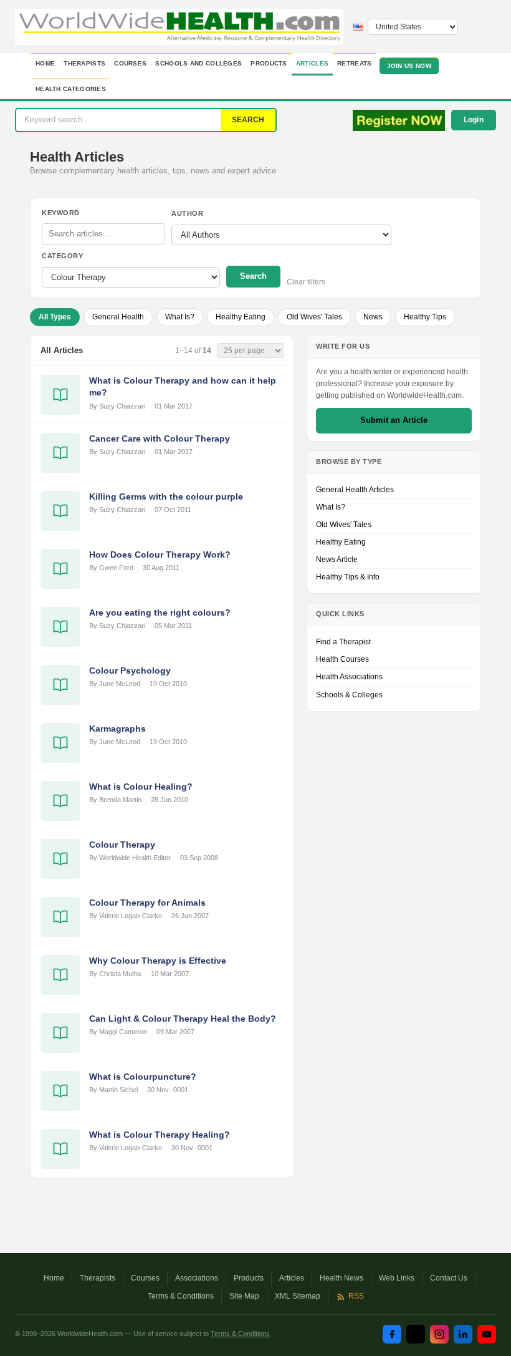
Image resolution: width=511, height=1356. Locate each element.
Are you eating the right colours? (160, 612)
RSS (356, 1296)
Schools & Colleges (349, 694)
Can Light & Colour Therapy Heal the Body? (182, 1019)
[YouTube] (486, 1334)
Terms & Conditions (181, 1296)
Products (269, 63)
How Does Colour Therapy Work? (160, 554)
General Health (118, 316)
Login (474, 119)
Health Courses (342, 659)
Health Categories (71, 88)
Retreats (354, 63)
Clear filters (306, 282)
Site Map (244, 1296)
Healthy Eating (240, 316)
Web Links (396, 1278)
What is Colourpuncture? (142, 1077)
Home (45, 63)
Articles (312, 63)
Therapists (84, 63)
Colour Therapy (122, 845)
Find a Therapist (343, 641)
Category (62, 255)
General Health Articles (355, 489)
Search (253, 276)
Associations (196, 1278)
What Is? (179, 316)
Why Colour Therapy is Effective (157, 961)
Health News (341, 1278)
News (373, 316)
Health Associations (349, 676)
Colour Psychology (130, 671)
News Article (337, 559)
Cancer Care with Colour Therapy (159, 438)
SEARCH (248, 119)
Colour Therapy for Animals (147, 903)
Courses (130, 63)
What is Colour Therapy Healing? (159, 1135)
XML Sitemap (297, 1296)
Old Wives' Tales (314, 316)
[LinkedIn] (463, 1334)
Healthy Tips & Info (348, 577)
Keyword (61, 212)
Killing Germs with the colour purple (166, 496)
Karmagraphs (117, 729)
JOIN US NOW (409, 65)
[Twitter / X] (415, 1334)
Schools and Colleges (198, 63)
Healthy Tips (425, 316)
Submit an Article (393, 420)
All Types (55, 316)
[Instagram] (439, 1334)
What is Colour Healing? (141, 787)
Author (187, 213)
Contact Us (448, 1278)
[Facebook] (392, 1334)
